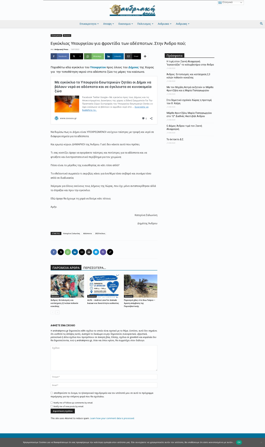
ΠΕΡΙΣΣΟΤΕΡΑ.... (94, 268)
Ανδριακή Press (61, 49)
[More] (145, 56)
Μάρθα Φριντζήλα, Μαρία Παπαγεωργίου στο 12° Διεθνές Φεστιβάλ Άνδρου (189, 115)
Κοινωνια (67, 35)
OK (239, 442)
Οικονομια (124, 23)
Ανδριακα (163, 23)
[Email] (82, 252)
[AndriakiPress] (132, 10)
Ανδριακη (181, 23)
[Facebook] (54, 252)
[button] (261, 24)
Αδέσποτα (87, 233)
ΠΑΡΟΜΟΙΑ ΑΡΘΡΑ (66, 268)
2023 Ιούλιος (100, 233)
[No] (261, 442)
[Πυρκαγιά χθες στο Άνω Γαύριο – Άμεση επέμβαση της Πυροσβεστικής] (140, 286)
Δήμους (133, 67)
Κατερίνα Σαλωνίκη (71, 233)
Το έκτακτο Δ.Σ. (175, 139)
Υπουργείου (98, 67)
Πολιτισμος (144, 23)
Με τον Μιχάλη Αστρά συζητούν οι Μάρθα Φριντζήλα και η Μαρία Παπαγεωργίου (190, 89)
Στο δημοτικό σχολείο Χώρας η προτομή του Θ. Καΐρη (189, 102)
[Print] (89, 252)
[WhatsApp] (68, 252)
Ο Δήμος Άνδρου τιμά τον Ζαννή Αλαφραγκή (184, 127)
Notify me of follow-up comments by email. (73, 402)
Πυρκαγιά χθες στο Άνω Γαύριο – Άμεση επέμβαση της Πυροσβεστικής (139, 303)
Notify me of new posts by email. (69, 406)
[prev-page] (52, 312)
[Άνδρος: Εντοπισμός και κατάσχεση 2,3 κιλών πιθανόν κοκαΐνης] (67, 286)
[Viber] (103, 252)
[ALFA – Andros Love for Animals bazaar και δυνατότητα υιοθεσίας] (104, 286)
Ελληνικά (227, 2)
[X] (61, 252)
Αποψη (107, 23)
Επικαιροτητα (88, 23)
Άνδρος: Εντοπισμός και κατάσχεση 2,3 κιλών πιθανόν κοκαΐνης (64, 303)
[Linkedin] (75, 252)
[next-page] (57, 312)
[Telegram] (96, 252)
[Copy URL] (110, 252)
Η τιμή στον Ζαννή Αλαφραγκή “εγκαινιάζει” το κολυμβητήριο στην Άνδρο (190, 63)
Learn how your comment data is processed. (112, 418)
